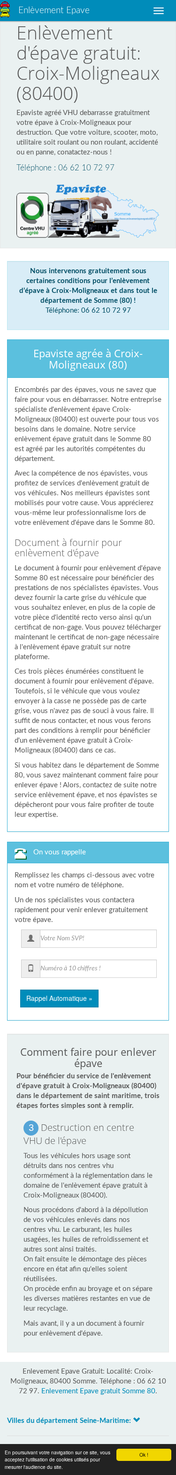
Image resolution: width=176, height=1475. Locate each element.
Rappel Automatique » (59, 998)
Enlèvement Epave (54, 10)
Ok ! (143, 1454)
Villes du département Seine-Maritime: (70, 1420)
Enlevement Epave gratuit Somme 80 (98, 1391)
